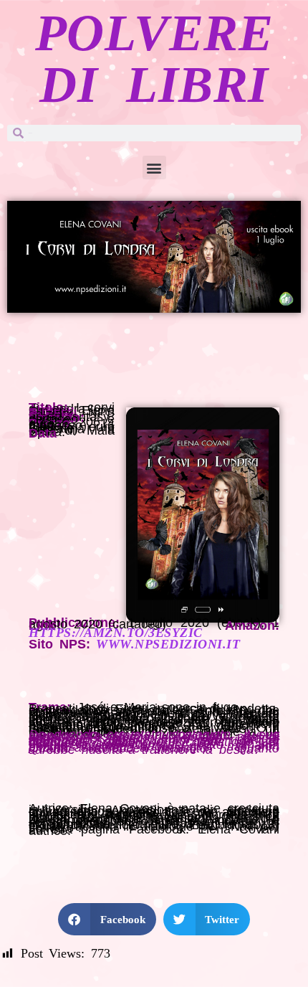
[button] (154, 167)
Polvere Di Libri (154, 58)
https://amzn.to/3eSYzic (116, 632)
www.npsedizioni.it (168, 644)
